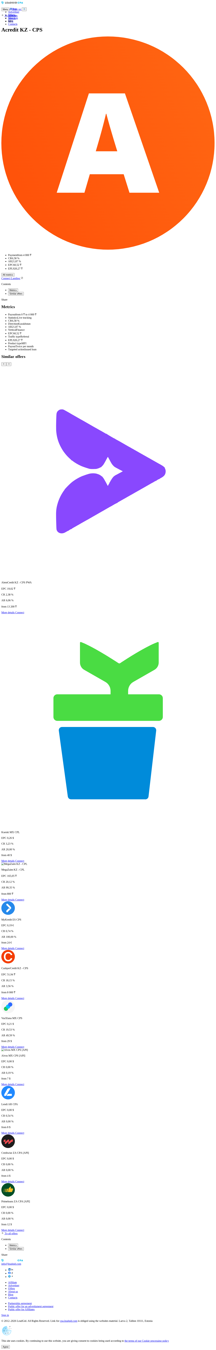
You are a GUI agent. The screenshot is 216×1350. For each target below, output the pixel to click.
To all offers (11, 15)
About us (13, 1291)
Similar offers (15, 293)
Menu (5, 9)
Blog (10, 1294)
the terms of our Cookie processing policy (147, 1340)
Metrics (13, 290)
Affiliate (12, 1282)
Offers (11, 1288)
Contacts (12, 24)
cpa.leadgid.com (68, 1320)
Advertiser (13, 11)
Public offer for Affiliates (21, 1309)
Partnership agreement (20, 1303)
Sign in (12, 18)
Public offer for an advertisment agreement (30, 1306)
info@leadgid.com (11, 1263)
